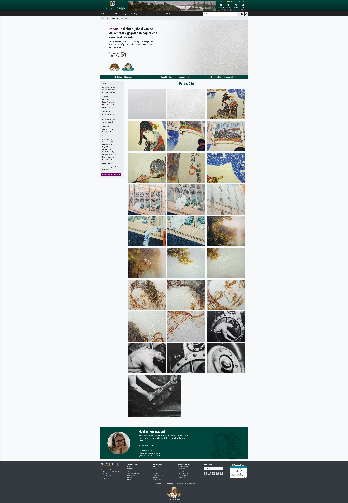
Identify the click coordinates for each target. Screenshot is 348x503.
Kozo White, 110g (107, 139)
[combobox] (213, 468)
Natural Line (105, 126)
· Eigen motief (156, 466)
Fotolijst (142, 14)
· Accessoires (156, 477)
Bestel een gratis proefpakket (111, 174)
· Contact (129, 466)
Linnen (104, 84)
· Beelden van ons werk (158, 475)
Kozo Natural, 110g (107, 142)
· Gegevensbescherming (133, 473)
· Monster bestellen (157, 479)
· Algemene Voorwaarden (133, 471)
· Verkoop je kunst (157, 469)
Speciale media (106, 163)
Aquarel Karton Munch (108, 114)
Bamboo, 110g (106, 149)
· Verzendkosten (157, 471)
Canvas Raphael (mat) (108, 92)
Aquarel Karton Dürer (108, 122)
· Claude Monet (182, 469)
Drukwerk (150, 14)
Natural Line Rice (107, 132)
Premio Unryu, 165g (108, 152)
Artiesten (118, 14)
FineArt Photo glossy (108, 107)
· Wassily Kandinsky (183, 473)
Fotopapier (105, 96)
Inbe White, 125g (107, 144)
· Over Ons (129, 479)
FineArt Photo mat (107, 99)
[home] (101, 14)
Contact (167, 14)
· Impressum (130, 469)
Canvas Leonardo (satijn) (109, 87)
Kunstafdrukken (108, 14)
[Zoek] (238, 14)
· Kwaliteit (155, 473)
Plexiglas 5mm (106, 169)
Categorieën (126, 14)
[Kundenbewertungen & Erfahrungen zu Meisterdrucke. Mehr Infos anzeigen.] (238, 470)
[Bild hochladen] (246, 14)
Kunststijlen (135, 14)
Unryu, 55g (105, 147)
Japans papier (115, 18)
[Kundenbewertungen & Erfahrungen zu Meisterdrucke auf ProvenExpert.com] (128, 67)
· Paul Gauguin (182, 471)
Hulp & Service (158, 14)
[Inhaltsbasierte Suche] (242, 14)
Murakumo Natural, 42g (109, 154)
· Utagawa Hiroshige (183, 475)
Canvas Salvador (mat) (109, 90)
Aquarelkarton (106, 111)
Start (102, 18)
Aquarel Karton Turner (108, 119)
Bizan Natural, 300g (108, 157)
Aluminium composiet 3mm (110, 167)
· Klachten (129, 477)
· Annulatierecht (131, 475)
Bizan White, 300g (107, 159)
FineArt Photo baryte (108, 104)
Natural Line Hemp (107, 129)
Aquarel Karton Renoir (108, 117)
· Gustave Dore (182, 477)
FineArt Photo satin (108, 102)
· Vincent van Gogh (183, 466)
